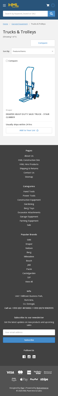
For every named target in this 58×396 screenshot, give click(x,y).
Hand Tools (29, 191)
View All (29, 281)
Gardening (29, 204)
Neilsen (29, 248)
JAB (29, 264)
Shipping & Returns (29, 168)
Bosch (29, 260)
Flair (22, 388)
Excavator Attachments (29, 212)
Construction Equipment (29, 199)
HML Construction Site (29, 160)
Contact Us (29, 172)
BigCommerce (42, 388)
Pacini (29, 269)
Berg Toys (29, 208)
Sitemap (29, 176)
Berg (29, 252)
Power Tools (29, 195)
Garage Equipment (29, 216)
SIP (29, 277)
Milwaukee (29, 256)
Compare (42, 43)
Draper (29, 243)
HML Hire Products (29, 164)
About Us (29, 155)
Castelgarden (29, 273)
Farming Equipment (29, 220)
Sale (29, 224)
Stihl (29, 239)
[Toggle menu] (4, 5)
